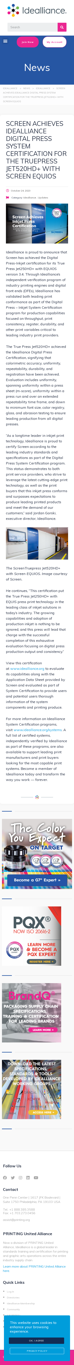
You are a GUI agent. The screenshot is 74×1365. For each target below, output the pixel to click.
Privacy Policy (37, 1350)
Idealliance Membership (21, 1303)
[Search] (62, 27)
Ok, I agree (36, 1340)
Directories (13, 1297)
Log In (10, 1291)
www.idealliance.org (27, 668)
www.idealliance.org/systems (38, 730)
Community (13, 1309)
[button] (5, 41)
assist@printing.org (16, 1220)
